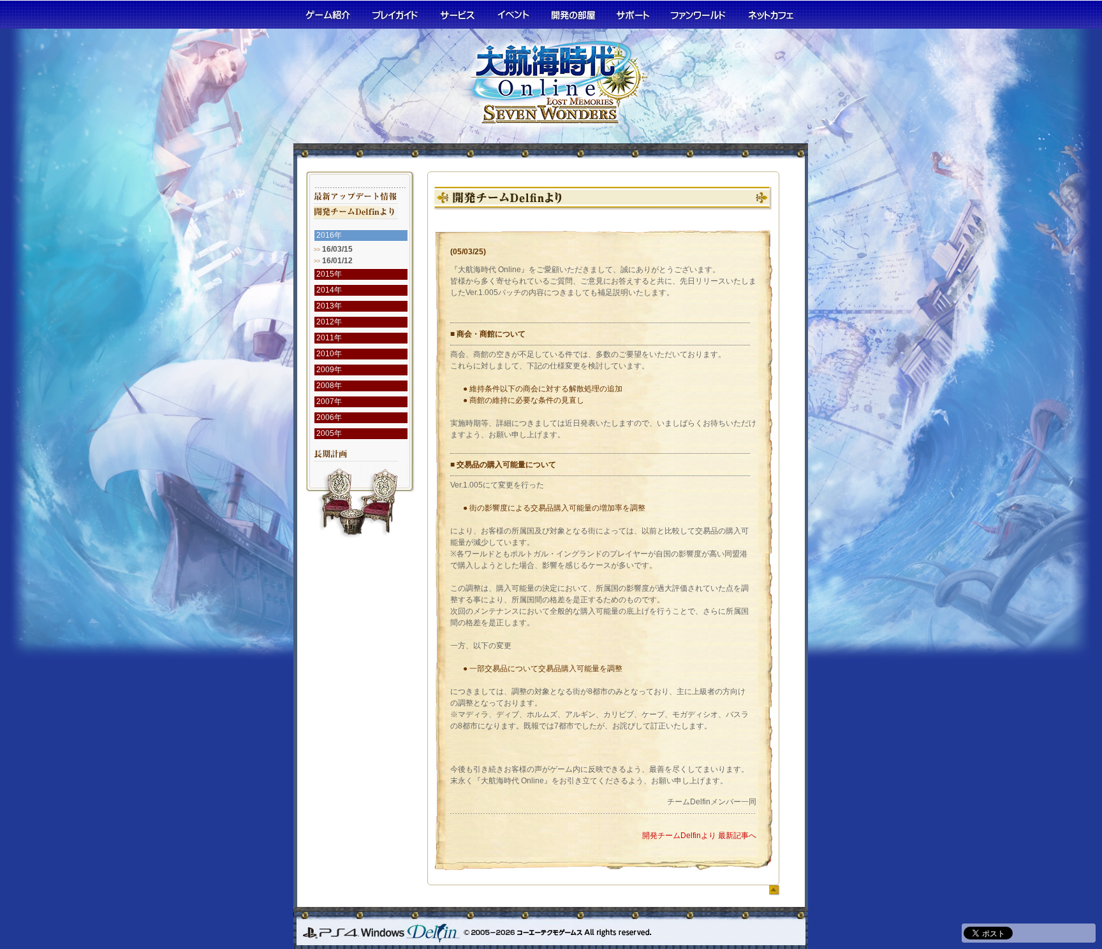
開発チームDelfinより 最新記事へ (699, 835)
